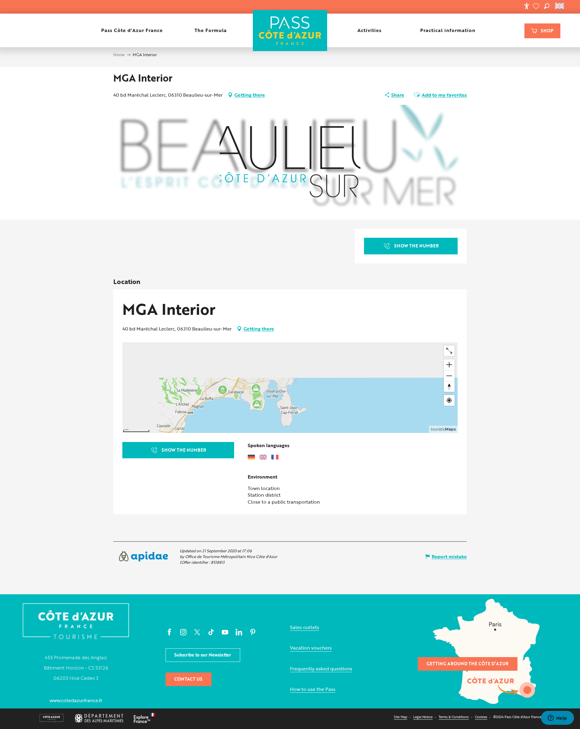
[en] (560, 6)
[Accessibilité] (526, 6)
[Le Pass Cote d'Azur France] (290, 30)
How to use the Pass (312, 689)
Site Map (400, 716)
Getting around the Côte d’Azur (467, 663)
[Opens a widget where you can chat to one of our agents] (557, 718)
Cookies (481, 716)
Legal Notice (423, 716)
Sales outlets (304, 627)
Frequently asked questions (321, 668)
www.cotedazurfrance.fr (76, 700)
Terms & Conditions (454, 716)
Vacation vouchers (311, 647)
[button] (547, 6)
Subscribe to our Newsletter (202, 655)
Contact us (188, 679)
